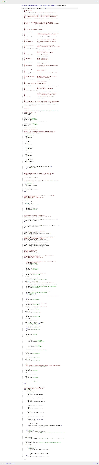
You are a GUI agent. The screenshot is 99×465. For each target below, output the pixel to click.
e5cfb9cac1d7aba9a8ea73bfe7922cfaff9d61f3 (38, 5)
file (45, 8)
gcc (25, 5)
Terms (13, 463)
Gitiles (7, 463)
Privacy (10, 463)
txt (94, 463)
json (97, 463)
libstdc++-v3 (54, 5)
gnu (22, 5)
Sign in (96, 1)
